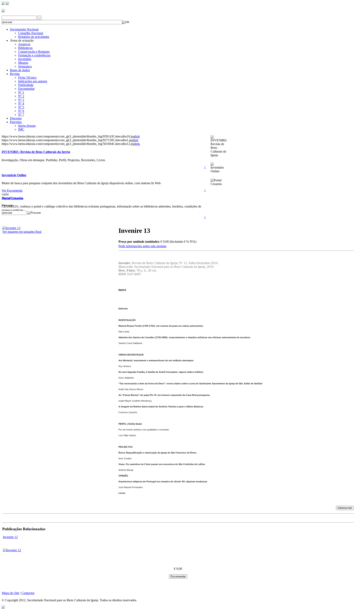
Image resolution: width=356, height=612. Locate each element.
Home (6, 198)
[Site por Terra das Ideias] (3, 607)
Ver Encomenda (12, 190)
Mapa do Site (10, 593)
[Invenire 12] (12, 550)
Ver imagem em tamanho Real (21, 231)
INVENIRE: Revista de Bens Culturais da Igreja (36, 152)
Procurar (7, 205)
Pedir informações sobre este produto (142, 246)
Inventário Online (14, 175)
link (137, 136)
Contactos (16, 198)
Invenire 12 (10, 537)
